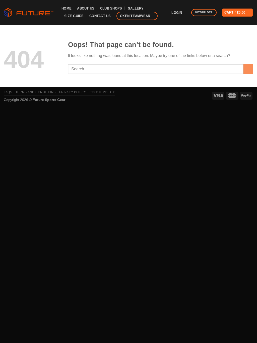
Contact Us (100, 16)
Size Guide (74, 16)
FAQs (8, 92)
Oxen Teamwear (135, 16)
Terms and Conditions (36, 92)
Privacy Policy (72, 92)
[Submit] (248, 69)
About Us (85, 8)
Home (66, 8)
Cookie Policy (102, 92)
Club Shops (111, 8)
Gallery (136, 8)
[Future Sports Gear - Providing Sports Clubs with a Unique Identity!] (29, 13)
